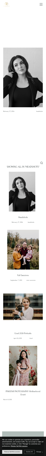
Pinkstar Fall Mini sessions (19, 446)
